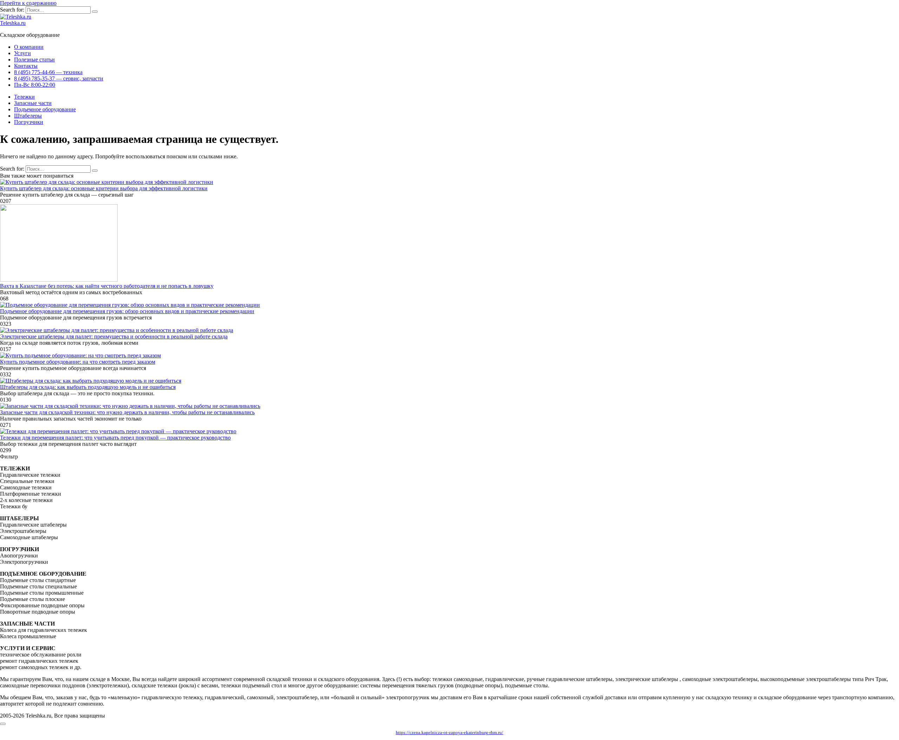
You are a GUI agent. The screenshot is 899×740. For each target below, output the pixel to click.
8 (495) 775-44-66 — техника (48, 72)
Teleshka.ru (13, 23)
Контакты (26, 66)
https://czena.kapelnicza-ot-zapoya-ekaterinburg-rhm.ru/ (449, 732)
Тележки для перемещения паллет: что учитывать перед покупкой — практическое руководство (115, 438)
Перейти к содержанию (28, 3)
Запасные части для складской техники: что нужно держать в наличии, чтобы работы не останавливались (127, 412)
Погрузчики (28, 122)
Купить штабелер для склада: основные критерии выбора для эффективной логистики (104, 188)
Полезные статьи (34, 59)
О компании (29, 47)
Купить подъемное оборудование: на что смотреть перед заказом (77, 362)
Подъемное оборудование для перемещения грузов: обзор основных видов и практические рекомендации (127, 311)
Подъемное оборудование (45, 109)
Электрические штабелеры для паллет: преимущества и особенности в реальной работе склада (114, 336)
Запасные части (33, 103)
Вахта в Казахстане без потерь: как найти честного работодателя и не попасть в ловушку (107, 286)
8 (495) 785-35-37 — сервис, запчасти (58, 78)
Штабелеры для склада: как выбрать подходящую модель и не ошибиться (88, 387)
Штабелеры (28, 116)
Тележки (24, 97)
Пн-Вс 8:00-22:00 (34, 85)
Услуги (22, 53)
